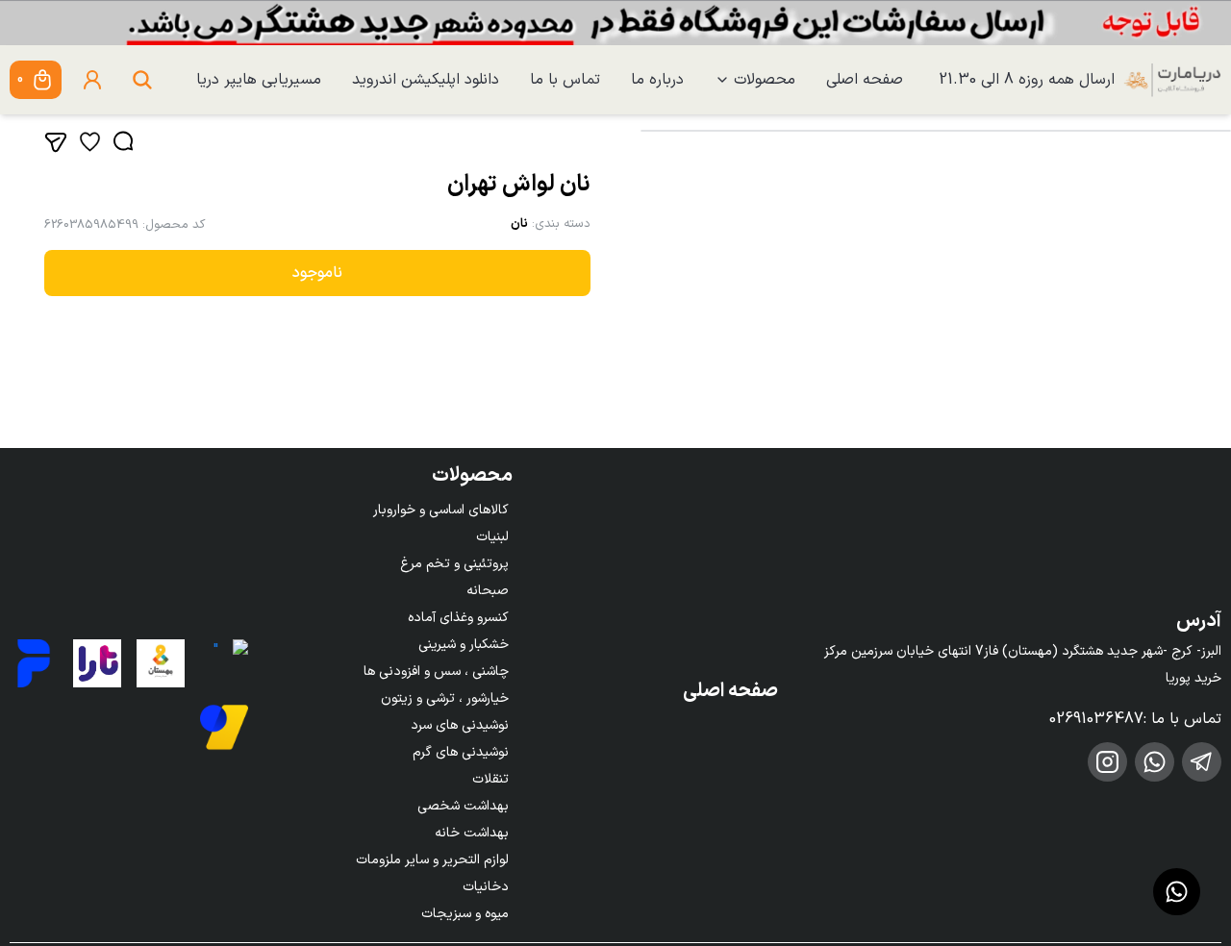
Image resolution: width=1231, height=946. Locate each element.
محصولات (764, 79)
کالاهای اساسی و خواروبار (441, 510)
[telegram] (1201, 762)
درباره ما (657, 79)
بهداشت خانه (472, 833)
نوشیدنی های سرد (460, 725)
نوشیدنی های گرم (461, 752)
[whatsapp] (1154, 762)
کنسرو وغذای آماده (458, 618)
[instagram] (1107, 762)
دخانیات (486, 887)
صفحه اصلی (864, 79)
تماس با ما (565, 79)
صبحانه (487, 591)
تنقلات (490, 779)
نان (519, 224)
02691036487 (1096, 719)
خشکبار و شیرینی (463, 645)
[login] (92, 80)
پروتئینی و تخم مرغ (454, 564)
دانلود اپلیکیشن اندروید (425, 79)
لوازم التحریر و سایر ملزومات (432, 860)
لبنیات (492, 537)
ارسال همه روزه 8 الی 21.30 (1027, 79)
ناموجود (317, 273)
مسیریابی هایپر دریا (258, 79)
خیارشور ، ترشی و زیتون (445, 698)
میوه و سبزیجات (465, 914)
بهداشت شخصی (463, 806)
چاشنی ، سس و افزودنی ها (436, 671)
